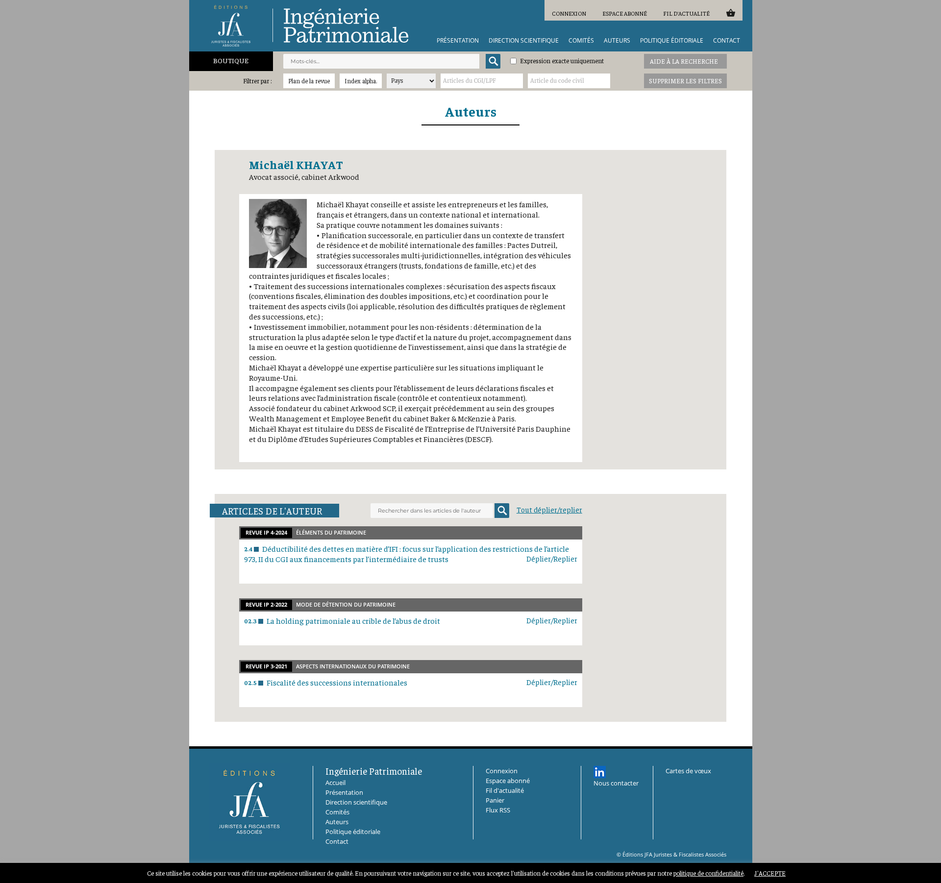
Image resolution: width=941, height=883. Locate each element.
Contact (726, 41)
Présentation (458, 41)
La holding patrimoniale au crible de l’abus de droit (353, 620)
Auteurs (617, 41)
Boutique (230, 60)
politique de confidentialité (708, 873)
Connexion (569, 13)
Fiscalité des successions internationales (337, 682)
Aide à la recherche (684, 61)
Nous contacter (616, 783)
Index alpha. (361, 80)
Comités (581, 41)
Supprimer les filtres (685, 80)
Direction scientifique (524, 41)
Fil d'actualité (686, 13)
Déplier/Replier (551, 558)
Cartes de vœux (688, 770)
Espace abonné (624, 13)
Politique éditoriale (671, 41)
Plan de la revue (309, 80)
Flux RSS (498, 810)
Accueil (335, 782)
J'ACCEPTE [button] (770, 873)
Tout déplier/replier (549, 509)
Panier (730, 12)
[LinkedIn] (600, 772)
